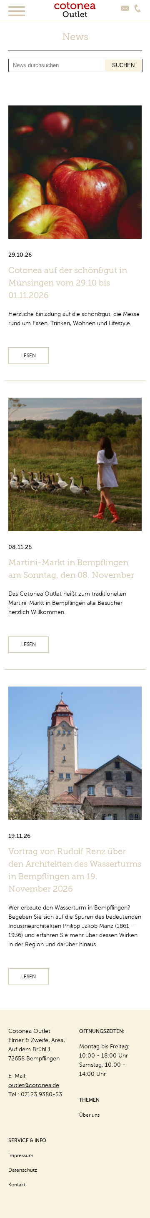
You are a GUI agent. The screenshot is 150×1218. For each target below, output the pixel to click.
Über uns (89, 1115)
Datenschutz (22, 1170)
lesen (28, 355)
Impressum (20, 1155)
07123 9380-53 (41, 1094)
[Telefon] (137, 8)
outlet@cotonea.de (33, 1085)
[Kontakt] (125, 8)
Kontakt (16, 1185)
